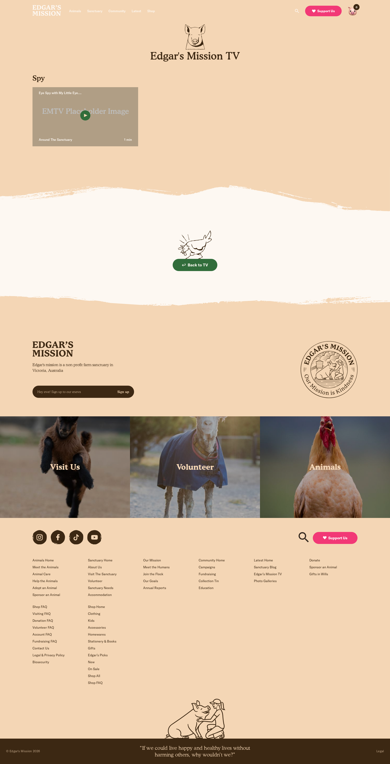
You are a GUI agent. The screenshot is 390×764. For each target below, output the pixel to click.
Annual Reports (154, 588)
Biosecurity (40, 662)
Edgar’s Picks (98, 655)
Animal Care (41, 574)
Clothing (94, 614)
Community (117, 11)
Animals (75, 11)
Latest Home (263, 560)
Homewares (97, 634)
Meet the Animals (45, 567)
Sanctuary (94, 11)
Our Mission (152, 560)
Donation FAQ (42, 621)
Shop (151, 11)
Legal (380, 751)
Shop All (94, 676)
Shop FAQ (39, 607)
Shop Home (96, 607)
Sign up (123, 392)
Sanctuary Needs (100, 588)
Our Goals (150, 581)
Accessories (97, 627)
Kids (91, 621)
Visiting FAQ (41, 614)
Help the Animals (45, 581)
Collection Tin (209, 581)
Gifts (91, 648)
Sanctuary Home (100, 560)
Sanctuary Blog (265, 567)
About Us (95, 567)
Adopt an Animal (44, 588)
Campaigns (207, 567)
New (91, 662)
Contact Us (40, 648)
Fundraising (207, 574)
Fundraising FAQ (44, 641)
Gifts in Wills (318, 574)
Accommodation (100, 595)
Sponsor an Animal (46, 595)
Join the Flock (153, 574)
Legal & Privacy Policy (48, 655)
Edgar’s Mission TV (268, 574)
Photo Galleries (265, 581)
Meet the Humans (156, 567)
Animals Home (43, 560)
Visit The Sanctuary (102, 574)
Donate (314, 560)
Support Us (326, 11)
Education (206, 588)
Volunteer (95, 581)
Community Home (212, 560)
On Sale (94, 669)
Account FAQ (42, 634)
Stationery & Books (102, 641)
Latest (136, 11)
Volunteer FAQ (43, 627)
